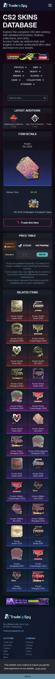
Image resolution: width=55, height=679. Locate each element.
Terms (28, 651)
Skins (5, 657)
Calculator (7, 645)
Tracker (6, 648)
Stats (5, 651)
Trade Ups (8, 642)
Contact (29, 645)
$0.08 (25, 254)
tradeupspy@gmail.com (13, 631)
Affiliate (29, 648)
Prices (6, 654)
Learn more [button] (40, 668)
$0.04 (42, 254)
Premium (29, 642)
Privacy (29, 654)
